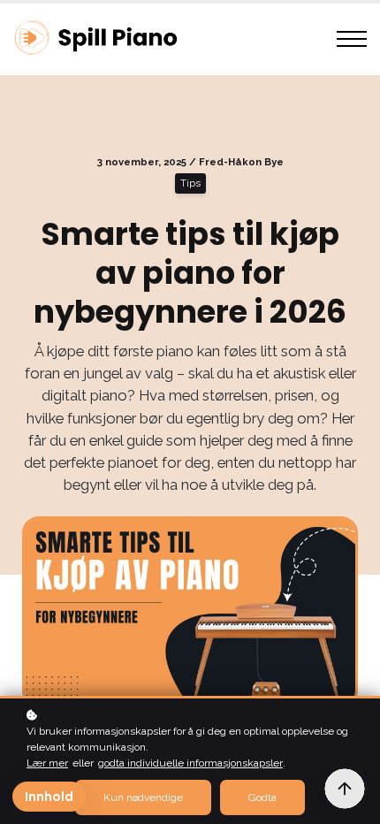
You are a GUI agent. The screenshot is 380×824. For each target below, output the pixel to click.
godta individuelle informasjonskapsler (190, 763)
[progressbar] (344, 788)
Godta (262, 797)
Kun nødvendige (143, 797)
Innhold (49, 796)
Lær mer (47, 763)
